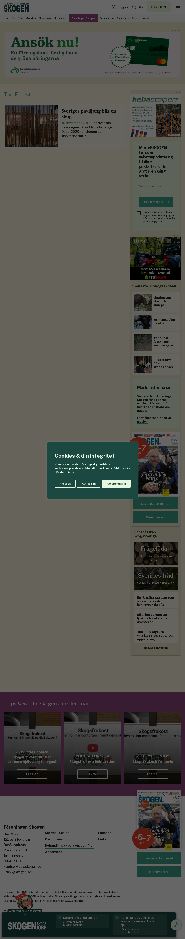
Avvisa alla (89, 483)
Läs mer (71, 472)
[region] (92, 469)
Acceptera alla (116, 483)
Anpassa (65, 483)
